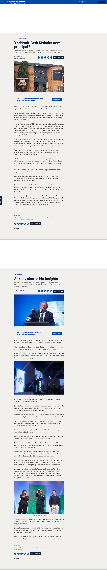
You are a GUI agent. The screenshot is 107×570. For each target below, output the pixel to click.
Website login (92, 2)
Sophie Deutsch (20, 290)
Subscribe (101, 2)
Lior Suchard (28, 548)
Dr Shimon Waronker (20, 219)
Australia (50, 548)
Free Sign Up (56, 99)
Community (30, 219)
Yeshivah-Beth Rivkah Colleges (22, 217)
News (40, 217)
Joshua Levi (19, 56)
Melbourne (34, 217)
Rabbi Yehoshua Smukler (50, 217)
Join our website (59, 57)
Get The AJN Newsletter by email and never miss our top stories (30, 99)
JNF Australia (18, 549)
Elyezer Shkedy (19, 548)
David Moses (36, 548)
